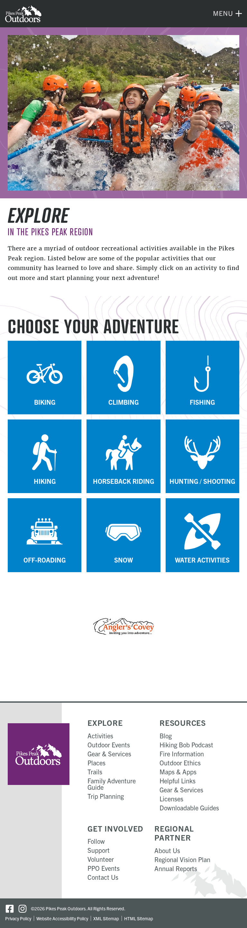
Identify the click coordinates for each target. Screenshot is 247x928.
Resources (183, 722)
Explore (105, 722)
